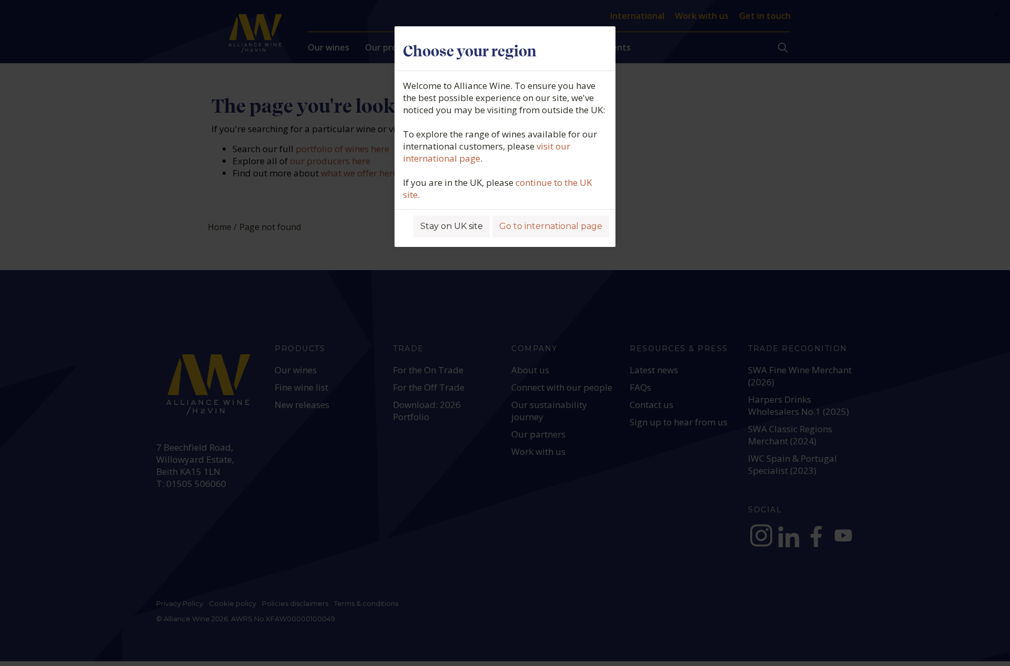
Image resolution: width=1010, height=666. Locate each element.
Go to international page (550, 226)
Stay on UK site (451, 226)
